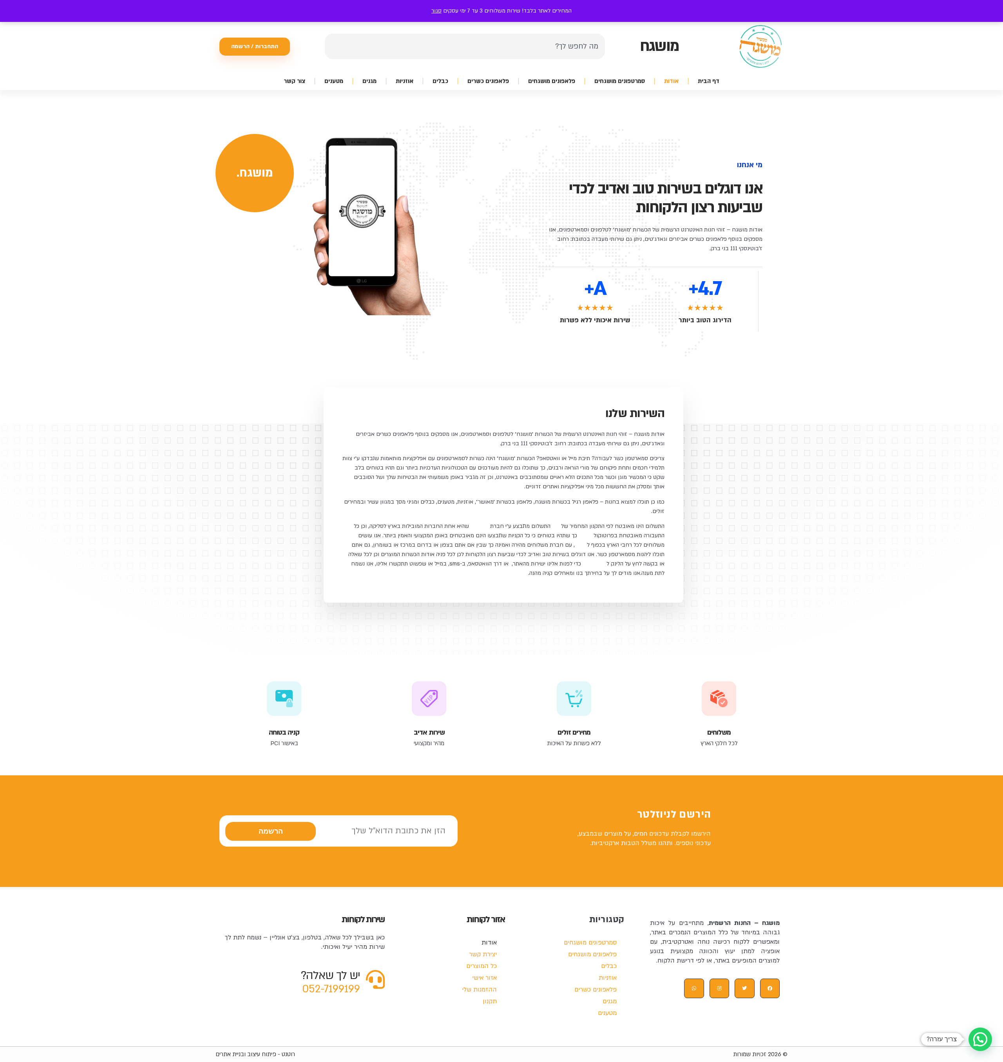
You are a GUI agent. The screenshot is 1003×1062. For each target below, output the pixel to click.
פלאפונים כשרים (488, 81)
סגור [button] (436, 10)
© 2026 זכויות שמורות (760, 1054)
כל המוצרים (481, 966)
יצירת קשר (595, 563)
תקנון (581, 545)
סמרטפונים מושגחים (619, 81)
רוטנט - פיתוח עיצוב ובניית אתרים (255, 1054)
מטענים (333, 81)
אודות (671, 81)
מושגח (659, 46)
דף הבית (708, 81)
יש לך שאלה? (330, 975)
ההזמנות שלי (479, 989)
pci (555, 526)
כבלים (440, 81)
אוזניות (404, 81)
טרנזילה (480, 526)
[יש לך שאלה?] (375, 979)
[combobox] (465, 46)
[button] (980, 1039)
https (585, 535)
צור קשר (294, 81)
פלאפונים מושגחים (551, 81)
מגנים (369, 81)
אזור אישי (484, 978)
